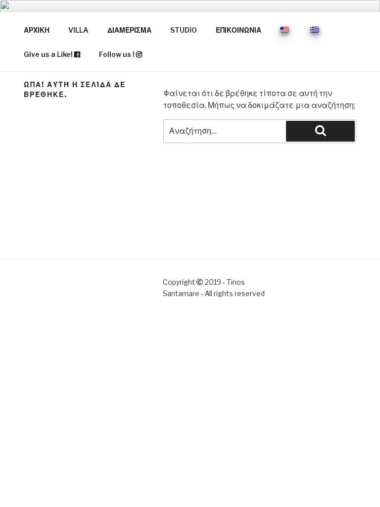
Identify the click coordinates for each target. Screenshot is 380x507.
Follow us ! (117, 54)
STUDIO (183, 30)
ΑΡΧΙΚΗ (36, 30)
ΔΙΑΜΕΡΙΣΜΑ (129, 30)
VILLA (78, 30)
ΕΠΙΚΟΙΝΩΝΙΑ (238, 30)
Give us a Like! (49, 54)
